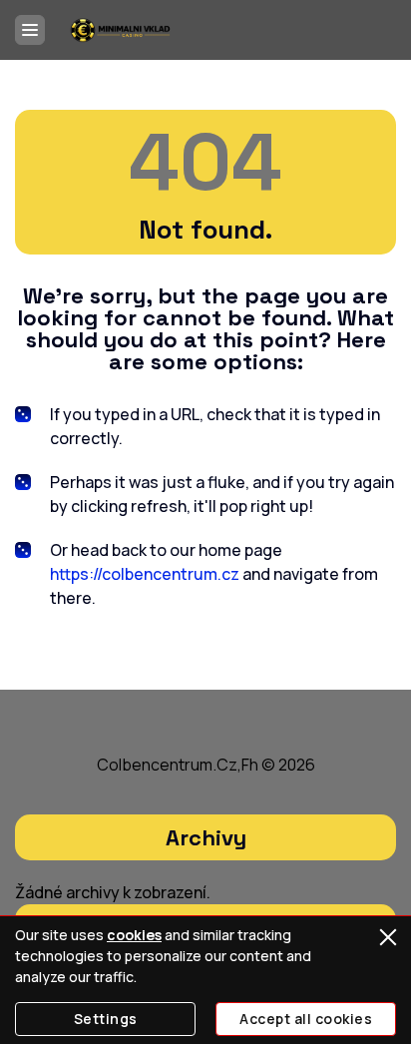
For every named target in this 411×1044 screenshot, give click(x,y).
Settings (106, 1018)
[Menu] (30, 30)
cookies (134, 934)
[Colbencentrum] (121, 30)
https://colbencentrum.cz (144, 574)
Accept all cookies (305, 1018)
